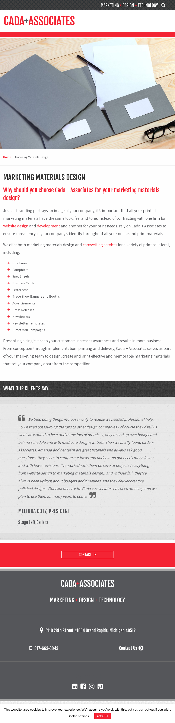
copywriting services (100, 244)
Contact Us (87, 554)
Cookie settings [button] (78, 716)
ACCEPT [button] (102, 716)
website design (15, 225)
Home (7, 157)
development (48, 225)
